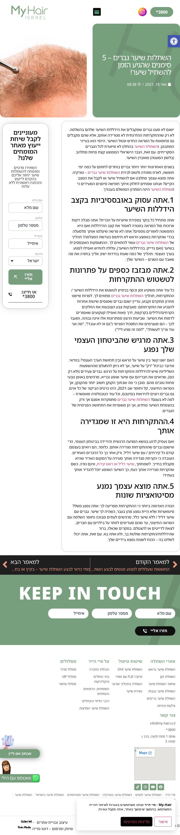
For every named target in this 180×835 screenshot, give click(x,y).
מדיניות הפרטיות (137, 821)
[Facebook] (161, 787)
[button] (174, 41)
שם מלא (37, 200)
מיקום (38, 254)
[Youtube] (153, 787)
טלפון (38, 218)
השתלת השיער (145, 146)
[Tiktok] (137, 787)
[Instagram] (145, 787)
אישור (163, 821)
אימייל (38, 236)
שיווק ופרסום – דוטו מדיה (52, 828)
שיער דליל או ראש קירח (115, 463)
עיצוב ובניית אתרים (52, 822)
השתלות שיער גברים (104, 172)
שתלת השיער (161, 189)
